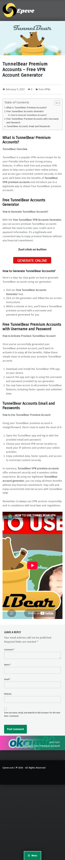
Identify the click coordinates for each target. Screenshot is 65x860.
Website (8, 694)
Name (7, 664)
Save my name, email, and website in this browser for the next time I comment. (32, 714)
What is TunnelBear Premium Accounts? (26, 107)
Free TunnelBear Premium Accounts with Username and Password (32, 120)
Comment (9, 649)
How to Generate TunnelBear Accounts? (29, 115)
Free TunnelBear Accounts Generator (25, 111)
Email (7, 679)
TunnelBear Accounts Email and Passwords (28, 126)
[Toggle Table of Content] (55, 103)
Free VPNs (44, 89)
